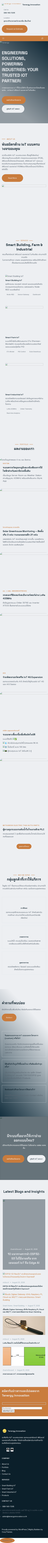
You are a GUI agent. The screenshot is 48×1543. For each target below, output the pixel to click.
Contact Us (6, 1474)
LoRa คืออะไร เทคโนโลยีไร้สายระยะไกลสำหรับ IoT (21, 1343)
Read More (12, 178)
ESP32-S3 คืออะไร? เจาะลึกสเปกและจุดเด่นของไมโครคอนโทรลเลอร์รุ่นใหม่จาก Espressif (23, 1287)
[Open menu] (3, 38)
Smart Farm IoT (7, 1489)
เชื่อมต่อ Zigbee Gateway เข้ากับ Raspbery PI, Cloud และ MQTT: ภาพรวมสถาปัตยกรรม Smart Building (23, 1310)
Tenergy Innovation (31, 4)
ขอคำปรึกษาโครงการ (14, 100)
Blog (3, 1471)
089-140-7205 (8, 1506)
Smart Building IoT (9, 1485)
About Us (5, 1464)
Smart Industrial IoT (9, 1492)
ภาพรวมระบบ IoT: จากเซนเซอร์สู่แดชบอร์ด (18, 1374)
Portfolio (5, 1467)
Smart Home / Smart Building (13, 1306)
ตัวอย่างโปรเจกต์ (16, 1249)
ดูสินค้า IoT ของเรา (13, 109)
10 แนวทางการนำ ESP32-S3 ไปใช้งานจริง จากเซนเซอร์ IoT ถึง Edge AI (24, 1258)
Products (5, 1495)
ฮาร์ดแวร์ (6, 1282)
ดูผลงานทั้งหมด (24, 846)
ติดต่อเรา (9, 1017)
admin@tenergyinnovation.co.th (14, 1516)
